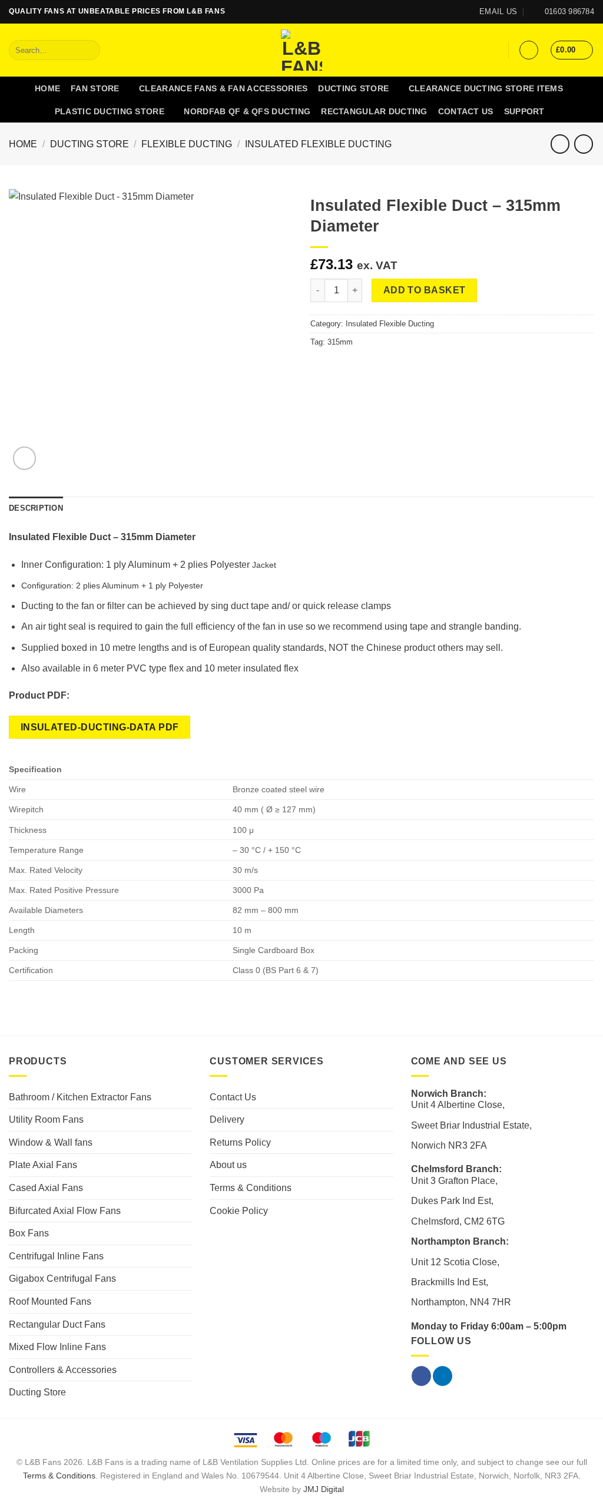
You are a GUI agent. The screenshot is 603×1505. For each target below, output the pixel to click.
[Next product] (560, 144)
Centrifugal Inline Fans (56, 1256)
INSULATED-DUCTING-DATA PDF (100, 727)
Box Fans (29, 1233)
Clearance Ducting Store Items (486, 88)
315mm (340, 342)
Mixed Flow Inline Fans (57, 1347)
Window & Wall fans (50, 1142)
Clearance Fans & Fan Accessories (223, 88)
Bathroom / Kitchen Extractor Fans (80, 1097)
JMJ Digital (323, 1489)
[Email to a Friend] (346, 367)
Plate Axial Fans (43, 1165)
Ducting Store (353, 88)
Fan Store (95, 88)
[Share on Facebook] (317, 367)
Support (524, 111)
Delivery (227, 1119)
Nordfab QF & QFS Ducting (247, 111)
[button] (528, 50)
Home (47, 88)
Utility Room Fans (46, 1119)
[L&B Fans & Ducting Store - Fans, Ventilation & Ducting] (302, 50)
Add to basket (424, 290)
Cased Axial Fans (46, 1188)
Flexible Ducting (186, 144)
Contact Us (465, 111)
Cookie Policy (239, 1211)
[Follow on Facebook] (436, 12)
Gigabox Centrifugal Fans (62, 1279)
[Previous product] (583, 144)
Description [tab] (36, 508)
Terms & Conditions (250, 1188)
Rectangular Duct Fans (57, 1324)
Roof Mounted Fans (50, 1301)
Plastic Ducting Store (109, 111)
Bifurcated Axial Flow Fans (65, 1211)
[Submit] (89, 50)
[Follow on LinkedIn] (448, 12)
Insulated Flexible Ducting (318, 144)
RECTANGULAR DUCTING (374, 111)
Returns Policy (240, 1142)
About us (228, 1165)
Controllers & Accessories (63, 1370)
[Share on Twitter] (332, 367)
